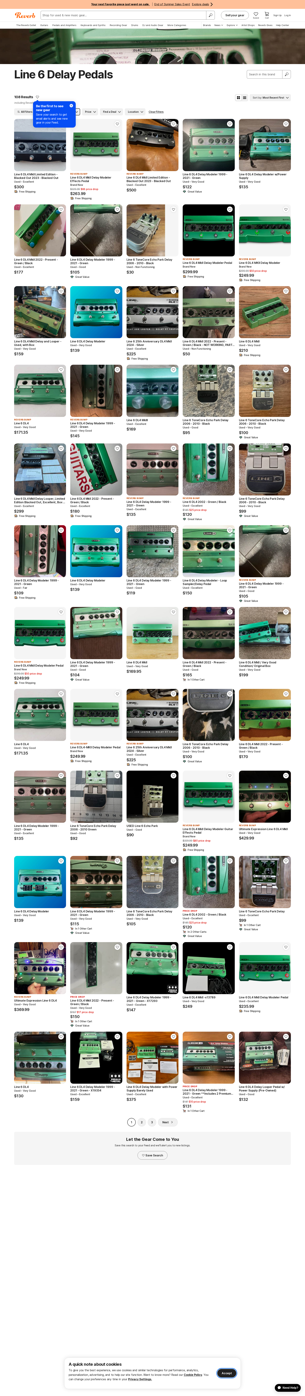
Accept (227, 1373)
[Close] (71, 105)
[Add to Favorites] (37, 97)
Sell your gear (234, 15)
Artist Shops (248, 25)
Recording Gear (118, 25)
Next (165, 1122)
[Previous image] (75, 145)
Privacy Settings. (140, 1379)
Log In (287, 15)
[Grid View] (238, 98)
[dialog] (152, 1373)
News (217, 25)
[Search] (210, 15)
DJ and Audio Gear (152, 25)
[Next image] (117, 145)
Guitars (44, 25)
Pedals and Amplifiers (64, 25)
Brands (207, 25)
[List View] (244, 98)
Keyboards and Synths (93, 25)
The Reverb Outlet (26, 25)
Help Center (282, 25)
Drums (134, 25)
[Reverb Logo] (25, 15)
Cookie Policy (193, 1375)
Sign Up (277, 15)
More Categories (177, 25)
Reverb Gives (265, 25)
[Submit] (286, 74)
